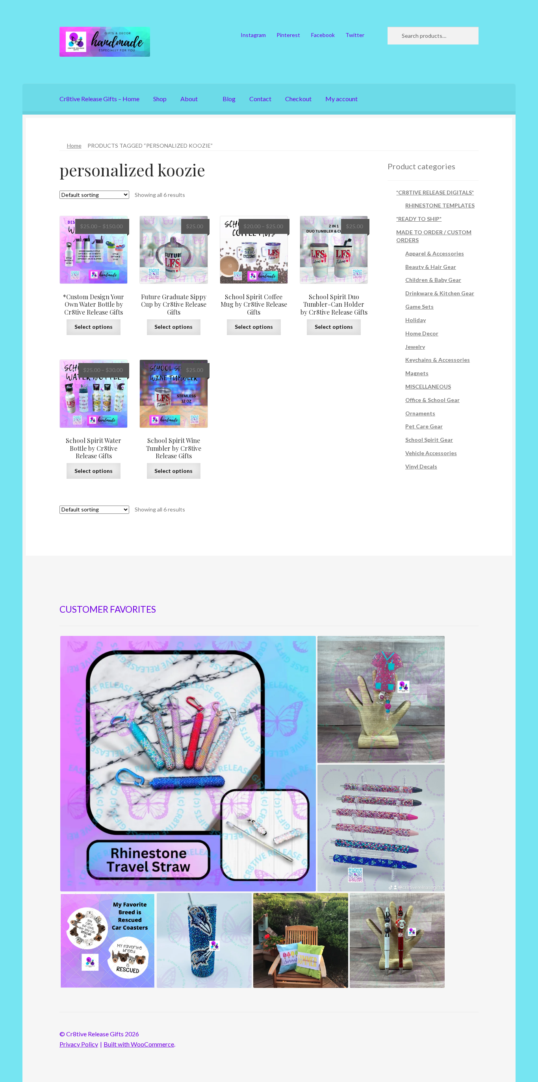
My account (341, 98)
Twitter (354, 34)
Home (74, 145)
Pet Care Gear (424, 426)
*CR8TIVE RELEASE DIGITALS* (435, 192)
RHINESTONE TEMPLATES (440, 205)
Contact (260, 98)
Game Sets (419, 306)
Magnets (417, 373)
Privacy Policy (78, 1044)
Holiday (415, 320)
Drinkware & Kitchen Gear (439, 293)
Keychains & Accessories (437, 359)
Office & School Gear (432, 399)
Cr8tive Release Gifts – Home (99, 98)
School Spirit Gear (429, 439)
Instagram (253, 34)
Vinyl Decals (421, 466)
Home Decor (421, 333)
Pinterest (288, 34)
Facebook (323, 34)
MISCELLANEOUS (428, 386)
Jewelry (415, 346)
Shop (160, 98)
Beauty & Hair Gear (430, 266)
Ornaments (420, 413)
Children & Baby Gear (433, 279)
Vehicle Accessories (431, 453)
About (189, 98)
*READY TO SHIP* (419, 218)
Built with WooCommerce (139, 1044)
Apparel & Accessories (434, 253)
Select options (93, 326)
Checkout (298, 98)
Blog (229, 98)
